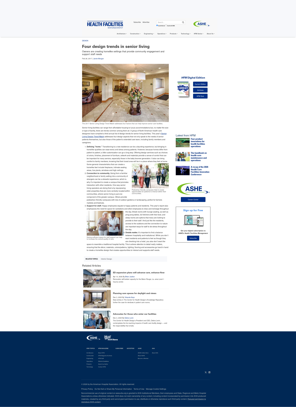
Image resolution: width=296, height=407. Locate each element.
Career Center (193, 199)
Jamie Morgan (98, 58)
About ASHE (141, 355)
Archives (200, 90)
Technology (185, 33)
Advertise (130, 348)
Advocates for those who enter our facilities (134, 314)
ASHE (140, 348)
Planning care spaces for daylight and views (134, 293)
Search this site (161, 25)
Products (173, 33)
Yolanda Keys (130, 297)
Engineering (148, 33)
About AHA (155, 353)
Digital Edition (193, 77)
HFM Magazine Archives (105, 355)
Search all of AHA (171, 25)
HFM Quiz (200, 96)
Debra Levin (129, 318)
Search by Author (103, 364)
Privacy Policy (87, 389)
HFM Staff (101, 358)
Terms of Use (139, 389)
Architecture (121, 33)
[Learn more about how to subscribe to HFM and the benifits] (193, 220)
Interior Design (106, 259)
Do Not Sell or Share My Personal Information (113, 389)
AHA (153, 348)
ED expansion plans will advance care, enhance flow (139, 272)
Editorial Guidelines (103, 361)
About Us (210, 33)
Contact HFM (102, 367)
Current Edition (200, 84)
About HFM (101, 353)
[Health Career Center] (193, 188)
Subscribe (193, 238)
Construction (134, 33)
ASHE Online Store (143, 353)
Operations (161, 33)
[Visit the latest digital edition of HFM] (182, 89)
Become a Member (143, 358)
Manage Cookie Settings (156, 389)
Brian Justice (130, 276)
